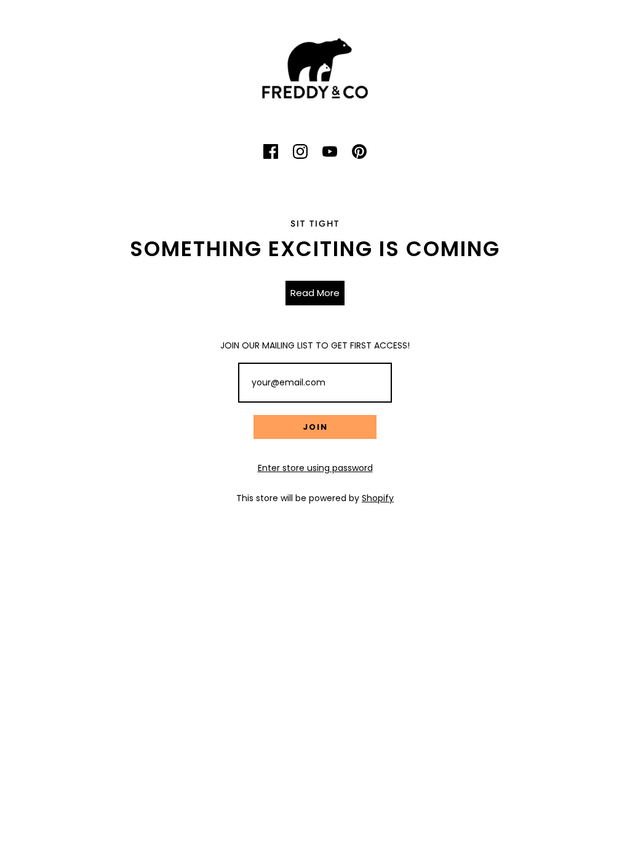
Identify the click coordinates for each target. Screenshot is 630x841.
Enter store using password (315, 468)
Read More (315, 292)
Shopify (378, 498)
